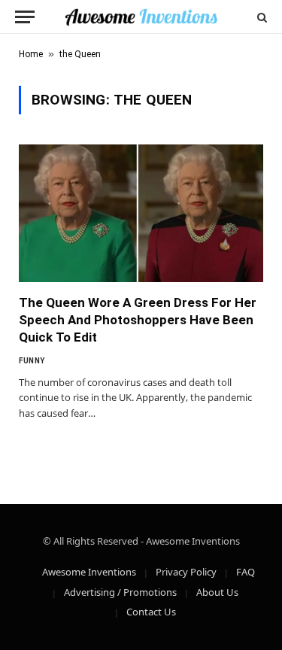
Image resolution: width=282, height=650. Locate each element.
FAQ (245, 572)
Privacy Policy (186, 572)
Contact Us (151, 611)
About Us (217, 592)
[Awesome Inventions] (141, 17)
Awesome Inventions (89, 572)
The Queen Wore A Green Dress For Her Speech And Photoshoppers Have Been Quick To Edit (137, 320)
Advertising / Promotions (120, 592)
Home (31, 54)
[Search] (260, 17)
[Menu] (25, 17)
